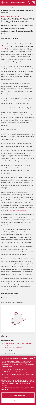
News (9, 8)
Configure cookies (18, 395)
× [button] (34, 357)
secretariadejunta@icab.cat (17, 210)
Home (3, 8)
